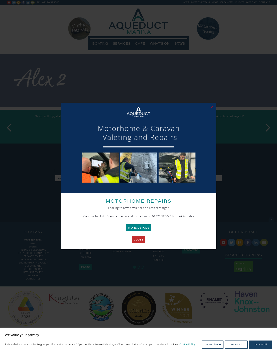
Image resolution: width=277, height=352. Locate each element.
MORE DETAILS (138, 227)
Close (138, 239)
